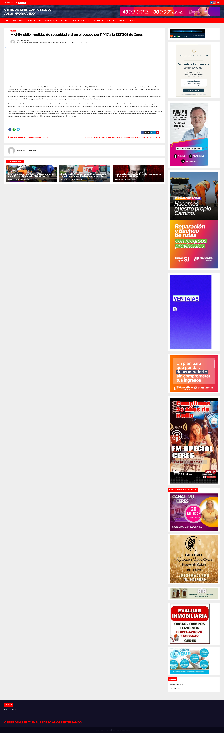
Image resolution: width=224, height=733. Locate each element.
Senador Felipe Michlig (80, 20)
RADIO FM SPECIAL (34, 20)
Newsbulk (118, 730)
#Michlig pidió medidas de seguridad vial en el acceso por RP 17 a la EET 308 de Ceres (58, 42)
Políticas (111, 20)
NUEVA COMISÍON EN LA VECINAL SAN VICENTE (29, 137)
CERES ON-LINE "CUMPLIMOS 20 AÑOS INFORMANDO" (43, 722)
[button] (219, 21)
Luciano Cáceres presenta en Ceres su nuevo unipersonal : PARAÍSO (138, 175)
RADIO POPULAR (51, 20)
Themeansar (126, 730)
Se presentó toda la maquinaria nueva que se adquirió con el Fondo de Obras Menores (31, 175)
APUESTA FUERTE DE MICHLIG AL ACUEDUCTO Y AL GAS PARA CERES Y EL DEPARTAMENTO (121, 137)
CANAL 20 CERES (18, 20)
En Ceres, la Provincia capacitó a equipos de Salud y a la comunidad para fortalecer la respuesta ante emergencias (83, 176)
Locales (63, 20)
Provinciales (98, 20)
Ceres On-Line (24, 40)
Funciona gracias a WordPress (102, 730)
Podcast (122, 20)
